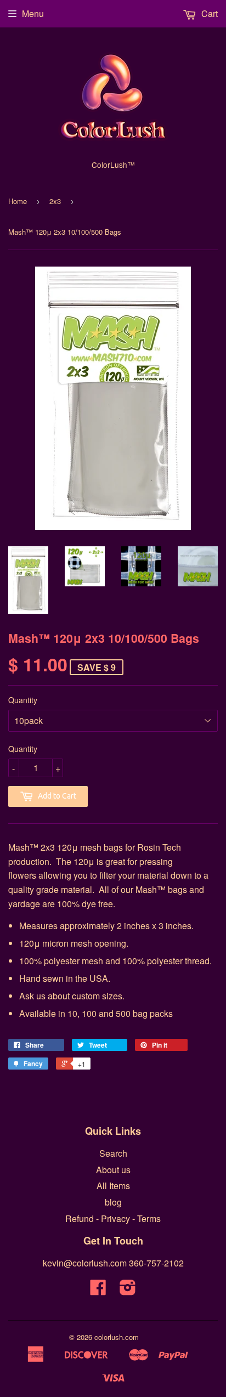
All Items (113, 1185)
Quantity (22, 699)
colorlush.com (116, 1337)
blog (113, 1202)
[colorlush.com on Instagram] (128, 1290)
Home (17, 201)
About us (113, 1169)
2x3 (55, 201)
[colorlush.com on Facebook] (98, 1290)
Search (113, 1153)
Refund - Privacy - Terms (113, 1218)
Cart (208, 13)
